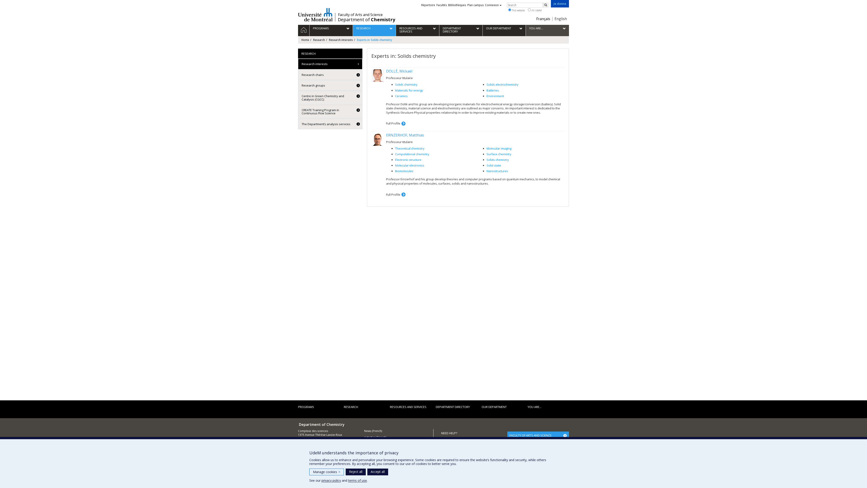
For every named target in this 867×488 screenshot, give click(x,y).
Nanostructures (497, 171)
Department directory (453, 407)
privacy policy (331, 480)
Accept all (378, 471)
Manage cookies (326, 472)
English (561, 18)
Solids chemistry (406, 84)
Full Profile (393, 123)
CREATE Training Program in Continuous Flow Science (320, 111)
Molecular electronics (409, 165)
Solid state (494, 165)
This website (518, 10)
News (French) (373, 431)
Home (305, 40)
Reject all (355, 471)
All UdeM (536, 10)
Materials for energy (409, 90)
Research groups (313, 85)
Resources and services (408, 407)
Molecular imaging (499, 148)
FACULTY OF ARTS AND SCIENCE (531, 435)
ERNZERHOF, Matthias (405, 135)
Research (319, 40)
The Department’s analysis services (326, 124)
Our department (494, 407)
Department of (366, 19)
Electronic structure (408, 160)
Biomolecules (404, 171)
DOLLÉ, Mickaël (399, 71)
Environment (495, 96)
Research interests (341, 40)
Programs (306, 407)
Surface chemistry (499, 154)
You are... (534, 407)
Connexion (492, 5)
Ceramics (401, 96)
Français (543, 18)
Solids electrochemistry (502, 84)
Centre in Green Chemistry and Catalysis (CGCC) (323, 97)
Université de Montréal (315, 14)
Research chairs (313, 75)
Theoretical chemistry (409, 148)
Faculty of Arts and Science (360, 14)
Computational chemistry (412, 154)
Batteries (493, 90)
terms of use (357, 480)
